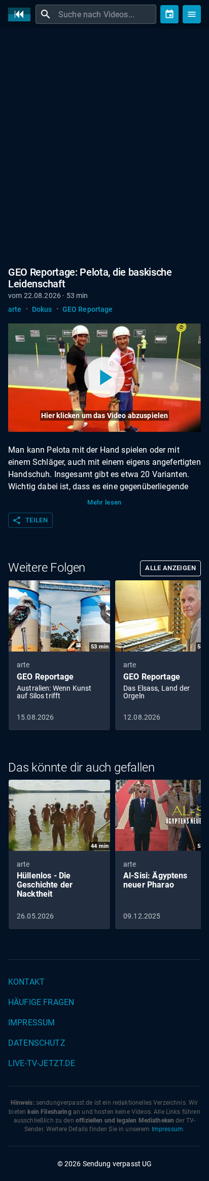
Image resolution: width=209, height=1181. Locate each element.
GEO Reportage (87, 309)
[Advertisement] (104, 145)
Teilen (30, 520)
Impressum (31, 1022)
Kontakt (26, 982)
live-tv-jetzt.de (41, 1063)
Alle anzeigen (170, 568)
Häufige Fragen (41, 1002)
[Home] (22, 14)
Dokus (42, 309)
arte (15, 309)
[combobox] (106, 14)
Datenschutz (36, 1043)
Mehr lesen (104, 502)
